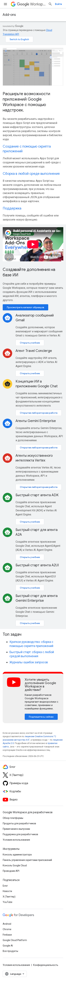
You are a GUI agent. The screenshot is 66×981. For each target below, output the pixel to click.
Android (7, 923)
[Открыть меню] (5, 4)
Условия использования (16, 839)
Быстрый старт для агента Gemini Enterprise (37, 598)
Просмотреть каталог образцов (25, 307)
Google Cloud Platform (15, 940)
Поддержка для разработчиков (20, 834)
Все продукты (10, 951)
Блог (5, 885)
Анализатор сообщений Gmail (35, 317)
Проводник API (11, 871)
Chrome (7, 929)
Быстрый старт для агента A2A (37, 532)
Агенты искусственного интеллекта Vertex (34, 458)
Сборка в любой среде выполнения (31, 174)
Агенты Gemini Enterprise (36, 421)
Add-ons (9, 15)
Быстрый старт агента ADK (37, 495)
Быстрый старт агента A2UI (37, 565)
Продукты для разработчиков (19, 823)
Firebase (7, 934)
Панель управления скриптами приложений (27, 860)
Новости (7, 891)
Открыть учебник (30, 342)
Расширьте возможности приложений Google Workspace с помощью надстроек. (26, 102)
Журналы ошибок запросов (28, 662)
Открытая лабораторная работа (38, 412)
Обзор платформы (13, 818)
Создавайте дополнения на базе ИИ (29, 272)
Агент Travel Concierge (34, 351)
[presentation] (33, 634)
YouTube (7, 902)
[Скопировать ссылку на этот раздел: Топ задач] (25, 635)
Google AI (8, 945)
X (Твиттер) (9, 896)
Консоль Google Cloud (15, 865)
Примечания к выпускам (16, 829)
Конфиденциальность (45, 965)
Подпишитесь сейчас (41, 716)
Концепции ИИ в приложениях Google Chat (37, 383)
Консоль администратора (17, 854)
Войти (58, 4)
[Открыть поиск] (50, 4)
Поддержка (12, 208)
